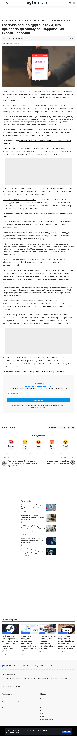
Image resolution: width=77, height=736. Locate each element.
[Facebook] (4, 686)
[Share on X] (16, 38)
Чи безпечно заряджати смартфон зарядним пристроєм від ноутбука (32, 517)
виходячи (11, 306)
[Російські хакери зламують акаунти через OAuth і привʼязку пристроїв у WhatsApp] (51, 551)
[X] (6, 686)
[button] (66, 732)
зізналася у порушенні (52, 221)
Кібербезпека (6, 633)
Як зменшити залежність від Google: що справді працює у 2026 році (31, 507)
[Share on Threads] (19, 38)
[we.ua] (20, 686)
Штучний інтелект (41, 666)
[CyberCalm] (38, 3)
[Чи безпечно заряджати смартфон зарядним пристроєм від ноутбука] (51, 518)
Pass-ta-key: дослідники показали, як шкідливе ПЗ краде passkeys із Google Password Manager (28, 643)
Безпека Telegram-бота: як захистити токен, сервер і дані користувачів (32, 540)
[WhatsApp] (11, 686)
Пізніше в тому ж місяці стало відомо (19, 200)
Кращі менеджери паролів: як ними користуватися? (42, 372)
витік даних (18, 420)
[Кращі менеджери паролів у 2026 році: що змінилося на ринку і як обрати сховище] (47, 629)
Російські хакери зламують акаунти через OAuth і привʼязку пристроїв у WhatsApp (33, 551)
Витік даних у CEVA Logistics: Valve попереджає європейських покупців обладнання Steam (10, 643)
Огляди (42, 633)
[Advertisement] (38, 171)
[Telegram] (8, 686)
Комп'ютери (66, 666)
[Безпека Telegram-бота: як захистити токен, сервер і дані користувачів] (51, 541)
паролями (52, 124)
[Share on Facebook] (13, 38)
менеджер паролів (30, 420)
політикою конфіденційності (49, 405)
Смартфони (55, 666)
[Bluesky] (16, 686)
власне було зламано (44, 306)
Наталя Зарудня (7, 43)
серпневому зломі (12, 148)
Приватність (62, 633)
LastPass (11, 420)
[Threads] (13, 686)
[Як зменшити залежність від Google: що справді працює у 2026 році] (51, 507)
